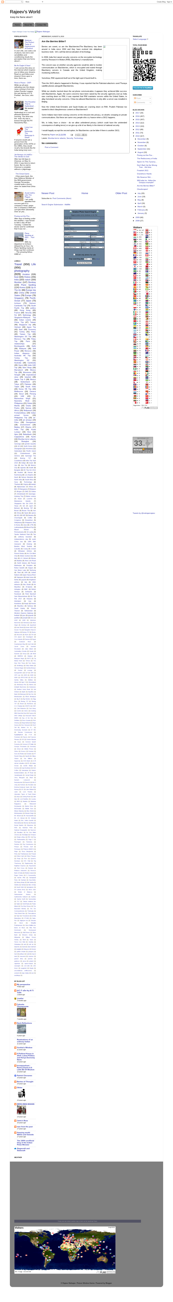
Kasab (31, 651)
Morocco (28, 351)
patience (17, 961)
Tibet (19, 572)
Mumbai (18, 282)
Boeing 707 (25, 632)
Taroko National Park (22, 534)
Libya (18, 796)
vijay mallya (25, 973)
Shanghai (25, 441)
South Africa (29, 480)
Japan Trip (31, 327)
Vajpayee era (24, 920)
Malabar (30, 656)
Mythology (27, 315)
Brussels (19, 634)
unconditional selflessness (23, 970)
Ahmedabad (32, 682)
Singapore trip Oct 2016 (23, 503)
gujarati (30, 615)
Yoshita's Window (24, 1048)
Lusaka (33, 799)
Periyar (16, 846)
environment (25, 425)
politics (33, 308)
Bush (26, 634)
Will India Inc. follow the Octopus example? (146, 181)
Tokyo (16, 384)
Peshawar (17, 849)
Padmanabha (21, 839)
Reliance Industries (20, 870)
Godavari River (25, 641)
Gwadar (28, 753)
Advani (16, 682)
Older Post (121, 193)
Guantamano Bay (19, 644)
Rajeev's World (25, 11)
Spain (26, 513)
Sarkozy (30, 606)
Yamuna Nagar (18, 668)
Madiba (19, 561)
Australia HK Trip (22, 356)
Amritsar (23, 625)
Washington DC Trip (22, 336)
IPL (28, 763)
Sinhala (23, 885)
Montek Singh (29, 813)
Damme (27, 639)
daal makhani (32, 946)
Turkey (22, 332)
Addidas (30, 680)
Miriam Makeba (19, 811)
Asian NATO (30, 627)
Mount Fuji (30, 527)
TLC (18, 901)
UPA (25, 572)
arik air (31, 944)
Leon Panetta (27, 792)
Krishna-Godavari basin (21, 787)
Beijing (17, 427)
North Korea (28, 446)
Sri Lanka (30, 532)
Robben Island (29, 873)
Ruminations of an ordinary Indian (25, 1041)
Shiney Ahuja (20, 882)
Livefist (20, 998)
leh (24, 506)
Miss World (30, 811)
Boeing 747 (25, 458)
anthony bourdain (25, 537)
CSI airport (18, 637)
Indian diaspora (21, 353)
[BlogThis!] (78, 135)
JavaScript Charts (92, 1221)
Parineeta (29, 842)
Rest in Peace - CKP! (22, 83)
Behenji (17, 508)
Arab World (19, 627)
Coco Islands (18, 639)
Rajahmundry (29, 863)
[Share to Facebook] (83, 135)
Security (70, 138)
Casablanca (18, 461)
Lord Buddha (24, 799)
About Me (28, 25)
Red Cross (20, 868)
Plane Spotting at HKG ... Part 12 (29, 236)
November (142, 142)
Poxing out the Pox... (22, 216)
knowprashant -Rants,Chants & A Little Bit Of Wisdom (25, 1068)
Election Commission (25, 732)
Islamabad (25, 770)
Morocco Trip (20, 339)
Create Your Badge (28, 31)
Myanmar (30, 825)
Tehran (28, 660)
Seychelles (32, 880)
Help (102, 218)
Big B (18, 699)
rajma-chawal (28, 963)
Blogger (109, 1283)
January (141, 213)
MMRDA (20, 656)
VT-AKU (26, 918)
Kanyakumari (18, 782)
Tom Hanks (32, 663)
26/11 (32, 618)
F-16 (30, 734)
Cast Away (32, 708)
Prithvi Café (20, 856)
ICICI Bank (26, 761)
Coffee (30, 518)
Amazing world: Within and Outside (25, 1134)
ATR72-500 (24, 677)
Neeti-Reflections (24, 1023)
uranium (16, 973)
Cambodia (32, 363)
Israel (31, 463)
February (141, 210)
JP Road (30, 773)
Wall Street (26, 932)
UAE (22, 396)
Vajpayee (20, 577)
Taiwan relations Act (29, 901)
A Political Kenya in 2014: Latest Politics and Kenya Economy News (26, 1057)
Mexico (33, 379)
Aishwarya (26, 622)
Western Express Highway (23, 613)
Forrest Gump (19, 553)
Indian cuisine (25, 320)
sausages (17, 966)
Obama (28, 427)
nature (28, 279)
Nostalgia (25, 834)
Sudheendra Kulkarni (21, 897)
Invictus (16, 768)
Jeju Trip (24, 465)
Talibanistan (28, 611)
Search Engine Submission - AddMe (56, 205)
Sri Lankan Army (19, 889)
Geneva (17, 456)
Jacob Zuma (19, 646)
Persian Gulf (28, 846)
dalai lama (29, 577)
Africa (16, 410)
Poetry (17, 408)
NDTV (29, 658)
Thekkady (30, 911)
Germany (33, 746)
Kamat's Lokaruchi (22, 780)
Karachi (27, 782)
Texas (16, 506)
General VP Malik (28, 744)
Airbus (31, 487)
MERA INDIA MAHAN (25, 1104)
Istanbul (28, 377)
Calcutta (17, 549)
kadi (28, 954)
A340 (15, 620)
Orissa (19, 513)
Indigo (23, 463)
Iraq (29, 601)
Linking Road (26, 796)
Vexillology (20, 665)
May (139, 200)
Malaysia (22, 348)
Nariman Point (27, 827)
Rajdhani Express (20, 865)
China (21, 293)
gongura (30, 951)
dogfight (18, 949)
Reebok (30, 868)
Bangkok (17, 470)
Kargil (26, 603)
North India (18, 480)
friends (34, 949)
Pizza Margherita (27, 851)
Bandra (30, 515)
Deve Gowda (26, 720)
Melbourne (18, 391)
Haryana (30, 599)
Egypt (34, 639)
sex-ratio (27, 966)
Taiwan (33, 322)
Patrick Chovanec (24, 1076)
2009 (138, 217)
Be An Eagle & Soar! (22, 65)
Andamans (32, 687)
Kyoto (33, 437)
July (139, 193)
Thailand (17, 484)
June (140, 197)
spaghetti (23, 968)
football (16, 615)
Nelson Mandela (27, 477)
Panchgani (17, 842)
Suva (16, 482)
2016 (138, 116)
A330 (31, 675)
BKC (15, 489)
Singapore (19, 298)
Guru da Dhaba (19, 753)
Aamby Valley (18, 680)
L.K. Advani (24, 558)
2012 (138, 129)
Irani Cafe (31, 644)
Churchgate (18, 518)
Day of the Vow (27, 718)
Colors (26, 711)
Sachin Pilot (21, 877)
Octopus (33, 834)
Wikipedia (17, 937)
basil (23, 946)
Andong (29, 544)
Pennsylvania (19, 532)
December (142, 139)
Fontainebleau (20, 413)
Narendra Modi (21, 401)
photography (22, 270)
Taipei (16, 387)
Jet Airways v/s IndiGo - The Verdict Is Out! (23, 156)
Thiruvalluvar (32, 913)
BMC (26, 589)
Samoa (28, 408)
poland (31, 961)
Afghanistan (21, 487)
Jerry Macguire (19, 777)
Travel (18, 264)
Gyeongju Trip (30, 456)
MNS (18, 801)
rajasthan (17, 963)
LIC (22, 789)
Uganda (23, 468)
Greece (23, 751)
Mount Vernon (21, 530)
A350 (15, 677)
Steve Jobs (32, 889)
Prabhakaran (24, 854)
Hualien (20, 472)
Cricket (33, 549)
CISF (34, 706)
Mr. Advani (17, 815)
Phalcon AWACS (28, 849)
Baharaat (23, 694)
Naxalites (20, 832)
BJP (24, 515)
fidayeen (26, 949)
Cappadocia (19, 437)
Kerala (33, 603)
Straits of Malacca (25, 892)
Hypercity (17, 761)
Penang (33, 394)
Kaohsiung (18, 475)
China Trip (19, 322)
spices (33, 513)
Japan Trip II (19, 379)
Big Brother (26, 699)
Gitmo (16, 751)
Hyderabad (18, 451)
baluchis (16, 946)
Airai (29, 432)
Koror (20, 499)
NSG (15, 827)
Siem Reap (27, 368)
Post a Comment (51, 147)
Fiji (15, 315)
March (140, 207)
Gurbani (30, 751)
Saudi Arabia (19, 608)
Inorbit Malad (28, 765)
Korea (22, 287)
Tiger (18, 916)
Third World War (19, 913)
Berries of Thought (25, 1082)
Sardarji (23, 880)
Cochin (19, 711)
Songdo (17, 375)
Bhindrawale (18, 696)
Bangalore (23, 489)
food (16, 277)
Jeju (15, 465)
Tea (34, 534)
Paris (28, 341)
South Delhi (20, 887)
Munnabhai (17, 823)
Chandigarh (29, 637)
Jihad (31, 777)
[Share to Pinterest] (86, 135)
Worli (24, 939)
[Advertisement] (84, 172)
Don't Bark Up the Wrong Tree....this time (147, 166)
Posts (138, 98)
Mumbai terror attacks (57, 138)
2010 (138, 136)
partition (17, 618)
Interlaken (17, 601)
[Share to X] (81, 135)
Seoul (21, 394)
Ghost (19, 749)
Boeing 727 (24, 701)
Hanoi (20, 365)
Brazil (22, 703)
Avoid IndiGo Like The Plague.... (30, 195)
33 (138, 443)
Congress (17, 520)
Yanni (31, 939)
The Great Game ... (23, 174)
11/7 (26, 672)
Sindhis (16, 885)
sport (31, 506)
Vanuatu (33, 920)
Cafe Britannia (21, 708)
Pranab (33, 854)
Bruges (19, 491)
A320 (25, 675)
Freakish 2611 (142, 170)
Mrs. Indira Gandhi (27, 820)
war (32, 973)
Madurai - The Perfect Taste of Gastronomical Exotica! (30, 44)
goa (23, 615)
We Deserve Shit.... (144, 177)
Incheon (17, 303)
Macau (33, 558)
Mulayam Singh (19, 658)
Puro (25, 858)
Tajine (18, 904)
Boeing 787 (28, 508)
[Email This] (76, 135)
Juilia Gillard (29, 649)
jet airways (27, 420)
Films (16, 422)
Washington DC (21, 360)
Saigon (30, 568)
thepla (31, 968)
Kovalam (30, 784)
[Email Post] (71, 135)
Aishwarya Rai (21, 684)
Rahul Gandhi (19, 568)
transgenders (18, 672)
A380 (23, 620)
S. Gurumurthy (31, 875)
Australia (17, 363)
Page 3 (30, 839)
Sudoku (33, 897)
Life (33, 264)
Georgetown (31, 422)
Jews (25, 525)
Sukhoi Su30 (21, 899)
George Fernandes (20, 746)
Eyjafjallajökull (18, 734)
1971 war (17, 675)
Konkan (22, 784)
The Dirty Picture (26, 906)
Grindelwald (21, 494)
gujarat (23, 580)
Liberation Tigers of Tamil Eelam (25, 794)
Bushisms (30, 703)
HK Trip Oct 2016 (29, 470)
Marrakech (18, 370)
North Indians (22, 563)
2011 (138, 133)
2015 (138, 119)
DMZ (26, 491)
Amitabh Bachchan (20, 687)
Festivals (17, 737)
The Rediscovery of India (147, 158)
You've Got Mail (19, 942)
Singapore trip (25, 325)
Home (17, 25)
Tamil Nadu (26, 904)
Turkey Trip (21, 358)
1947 (32, 672)
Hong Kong (25, 310)
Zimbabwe (17, 944)
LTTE (31, 525)
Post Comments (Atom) (62, 198)
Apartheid (33, 625)
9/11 (18, 515)
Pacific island (31, 451)
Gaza (19, 742)
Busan (16, 510)
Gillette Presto (28, 749)
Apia (16, 434)
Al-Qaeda (29, 587)
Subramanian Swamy (22, 894)
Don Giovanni (25, 725)
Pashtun (16, 844)
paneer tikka (18, 958)
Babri (15, 694)
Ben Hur (31, 694)
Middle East (29, 808)
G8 (23, 739)
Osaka (28, 406)
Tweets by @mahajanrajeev (144, 513)
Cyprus (31, 713)
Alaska (31, 684)
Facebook (17, 594)
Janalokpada (18, 775)
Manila (17, 406)
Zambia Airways (31, 668)
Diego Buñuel (26, 723)
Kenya (25, 653)
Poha (15, 854)
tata (26, 582)
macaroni (23, 956)
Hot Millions (28, 758)
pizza (24, 961)
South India (31, 387)
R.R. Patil (27, 861)
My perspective (23, 984)
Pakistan (28, 384)
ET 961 (33, 730)
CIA (32, 634)
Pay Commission (28, 844)
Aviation (26, 274)
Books (34, 632)
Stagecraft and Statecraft (23, 1149)
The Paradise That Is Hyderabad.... (30, 104)
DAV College (18, 715)
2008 (138, 221)
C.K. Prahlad (18, 706)
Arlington (17, 589)
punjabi (25, 618)
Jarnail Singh (29, 775)
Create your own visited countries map (68, 1221)
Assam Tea (18, 630)
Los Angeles (29, 475)
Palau (33, 332)
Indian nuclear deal (26, 556)
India (16, 279)
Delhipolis (28, 592)
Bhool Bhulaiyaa (30, 696)
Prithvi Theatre (31, 856)
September (142, 149)
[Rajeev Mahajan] (42, 32)
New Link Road (30, 561)
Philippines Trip (20, 418)
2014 (138, 123)
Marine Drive (29, 806)
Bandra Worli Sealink (23, 546)
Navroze (33, 830)
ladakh (33, 484)
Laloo (16, 792)
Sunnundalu (32, 899)
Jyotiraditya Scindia (20, 651)
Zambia (31, 942)
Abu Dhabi (27, 584)
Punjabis (29, 565)
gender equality (30, 444)
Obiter (19, 1088)
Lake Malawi (30, 789)
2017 (138, 113)
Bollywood (28, 410)
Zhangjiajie (18, 449)
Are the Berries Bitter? (146, 186)
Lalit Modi (33, 653)
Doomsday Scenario (20, 730)
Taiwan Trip (25, 334)
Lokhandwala (19, 527)
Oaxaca (33, 391)
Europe (28, 295)
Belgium (33, 489)
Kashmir (16, 653)
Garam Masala (31, 739)
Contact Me (41, 25)
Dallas (33, 491)
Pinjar (16, 851)
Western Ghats (27, 935)
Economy (32, 329)
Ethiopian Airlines (25, 551)
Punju (18, 858)
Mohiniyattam (18, 813)
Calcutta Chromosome (22, 1005)
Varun (21, 923)
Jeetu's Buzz (22, 1121)
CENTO (27, 706)
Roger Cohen (18, 875)
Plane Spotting (28, 285)
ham (15, 954)
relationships (19, 344)
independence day (21, 539)
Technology (78, 138)
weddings (17, 975)
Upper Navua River (29, 575)
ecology (29, 670)
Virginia (25, 484)
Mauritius (20, 606)
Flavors (25, 737)
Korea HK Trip (25, 389)
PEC (29, 837)
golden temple (21, 951)
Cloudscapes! (142, 189)
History (27, 277)
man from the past (25, 1127)
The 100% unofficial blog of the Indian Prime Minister (25, 1143)
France (17, 313)
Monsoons (27, 372)
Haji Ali (27, 756)
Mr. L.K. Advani (19, 818)
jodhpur (22, 954)
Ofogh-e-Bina (21, 837)
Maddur (25, 801)
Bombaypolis (19, 346)
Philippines (18, 403)
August (141, 152)
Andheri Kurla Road (23, 689)
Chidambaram (25, 453)
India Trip (19, 429)
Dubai (29, 403)
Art (19, 446)
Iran (34, 510)
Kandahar (17, 603)
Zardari (20, 670)
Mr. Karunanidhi (29, 815)
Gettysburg (18, 522)
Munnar (26, 823)
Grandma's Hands (144, 174)
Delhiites (17, 720)
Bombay (32, 282)
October (141, 146)
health (31, 468)
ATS (32, 677)
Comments (140, 102)
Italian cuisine (31, 496)
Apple (23, 692)
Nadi (21, 329)
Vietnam (17, 327)
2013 (138, 126)
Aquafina (30, 692)
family (16, 580)
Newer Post (48, 193)
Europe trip (31, 290)
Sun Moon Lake (20, 570)
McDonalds (17, 808)
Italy (15, 558)
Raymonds (32, 865)
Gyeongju (17, 444)
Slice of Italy (32, 885)
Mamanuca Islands (22, 501)
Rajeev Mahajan (17, 31)
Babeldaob (27, 434)
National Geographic (20, 830)
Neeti (16, 477)
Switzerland (25, 382)
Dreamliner (29, 520)
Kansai (30, 472)
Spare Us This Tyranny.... (147, 162)
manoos (30, 956)
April (140, 203)
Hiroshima (29, 449)
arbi (25, 944)
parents (30, 958)
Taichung (33, 570)
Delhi (34, 346)
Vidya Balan (29, 665)
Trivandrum (25, 916)
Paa (34, 837)
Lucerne (29, 499)
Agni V (23, 682)
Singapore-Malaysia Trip (25, 317)
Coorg (25, 549)
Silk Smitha (30, 882)
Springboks (30, 887)
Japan (28, 301)
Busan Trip (26, 510)
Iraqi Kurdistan (26, 768)
